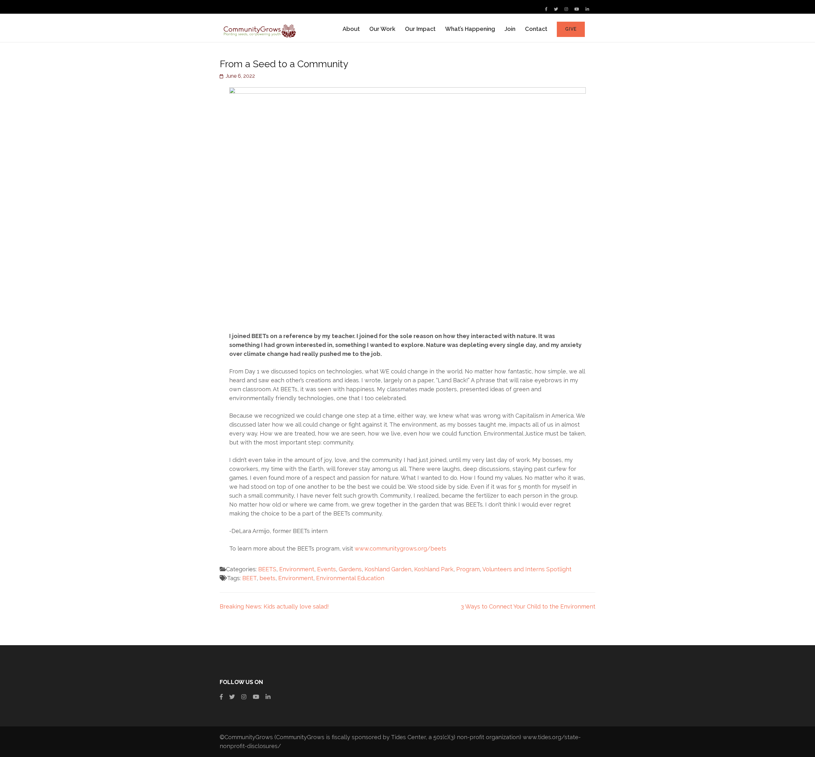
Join (510, 28)
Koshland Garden (388, 569)
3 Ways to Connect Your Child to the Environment (528, 606)
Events (326, 569)
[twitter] (556, 9)
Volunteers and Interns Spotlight (526, 569)
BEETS (267, 569)
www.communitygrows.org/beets (401, 548)
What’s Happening (470, 28)
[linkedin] (587, 9)
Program (468, 569)
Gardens (350, 569)
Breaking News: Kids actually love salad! (274, 606)
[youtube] (576, 9)
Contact (536, 28)
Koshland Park (433, 569)
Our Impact (420, 28)
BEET (249, 578)
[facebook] (546, 9)
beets (267, 578)
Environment (296, 569)
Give (571, 29)
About (351, 28)
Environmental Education (350, 578)
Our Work (382, 28)
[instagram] (566, 9)
